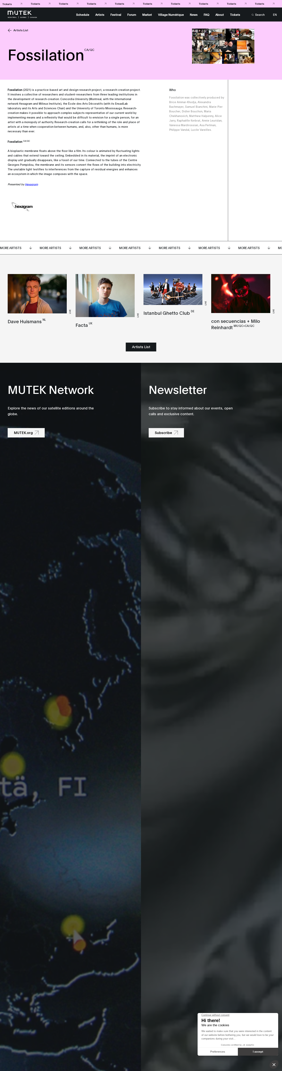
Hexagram (31, 184)
